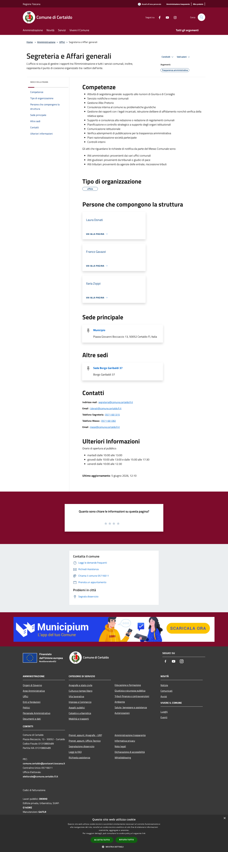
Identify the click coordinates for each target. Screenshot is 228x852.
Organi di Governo (32, 685)
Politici (26, 707)
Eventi (164, 717)
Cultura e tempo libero (80, 691)
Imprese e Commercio (80, 702)
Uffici (62, 42)
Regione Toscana (31, 4)
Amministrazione (46, 42)
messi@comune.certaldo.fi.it (105, 427)
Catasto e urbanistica (80, 713)
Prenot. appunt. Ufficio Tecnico (85, 741)
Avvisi (164, 696)
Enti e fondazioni (31, 702)
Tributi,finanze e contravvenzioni (132, 696)
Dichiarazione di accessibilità (130, 752)
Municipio (99, 330)
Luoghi (164, 712)
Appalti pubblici (77, 707)
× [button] (224, 818)
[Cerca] (201, 17)
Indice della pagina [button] (39, 82)
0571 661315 (112, 414)
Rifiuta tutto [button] (126, 839)
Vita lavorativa (76, 696)
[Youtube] (166, 17)
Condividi (166, 56)
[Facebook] (158, 17)
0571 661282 (108, 421)
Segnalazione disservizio (81, 746)
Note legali (120, 746)
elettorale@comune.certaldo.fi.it (40, 776)
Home (30, 42)
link (143, 833)
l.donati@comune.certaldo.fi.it (105, 408)
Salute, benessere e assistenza (131, 707)
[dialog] (114, 833)
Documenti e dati (32, 719)
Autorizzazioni (122, 713)
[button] (114, 846)
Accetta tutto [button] (102, 840)
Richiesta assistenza (79, 757)
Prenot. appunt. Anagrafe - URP (85, 735)
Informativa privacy (125, 741)
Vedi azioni (182, 56)
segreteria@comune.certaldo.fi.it (115, 402)
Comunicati (166, 691)
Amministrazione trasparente (130, 735)
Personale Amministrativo (36, 713)
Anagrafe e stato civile (80, 685)
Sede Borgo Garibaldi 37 (108, 368)
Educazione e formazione (128, 685)
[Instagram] (174, 17)
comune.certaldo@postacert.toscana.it (44, 763)
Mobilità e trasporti (79, 719)
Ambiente (120, 702)
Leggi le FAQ (75, 752)
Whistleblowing (123, 757)
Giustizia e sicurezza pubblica (130, 690)
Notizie (164, 685)
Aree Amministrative (34, 691)
